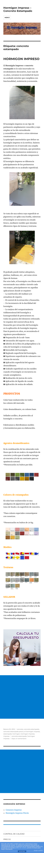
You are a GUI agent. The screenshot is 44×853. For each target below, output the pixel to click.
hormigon (16, 734)
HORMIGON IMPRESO (21, 59)
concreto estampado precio (13, 731)
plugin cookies (38, 850)
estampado (7, 734)
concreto (20, 729)
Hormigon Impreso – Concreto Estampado (17, 9)
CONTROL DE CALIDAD (13, 834)
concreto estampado (31, 729)
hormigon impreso (28, 734)
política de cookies (21, 848)
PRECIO (7, 839)
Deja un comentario (19, 738)
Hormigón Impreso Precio (17, 813)
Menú (7, 17)
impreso (6, 736)
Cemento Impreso (14, 810)
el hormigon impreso (32, 731)
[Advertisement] (22, 697)
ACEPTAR (22, 851)
